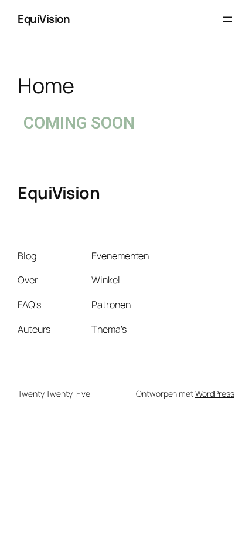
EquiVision (44, 18)
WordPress (214, 393)
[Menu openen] (227, 19)
